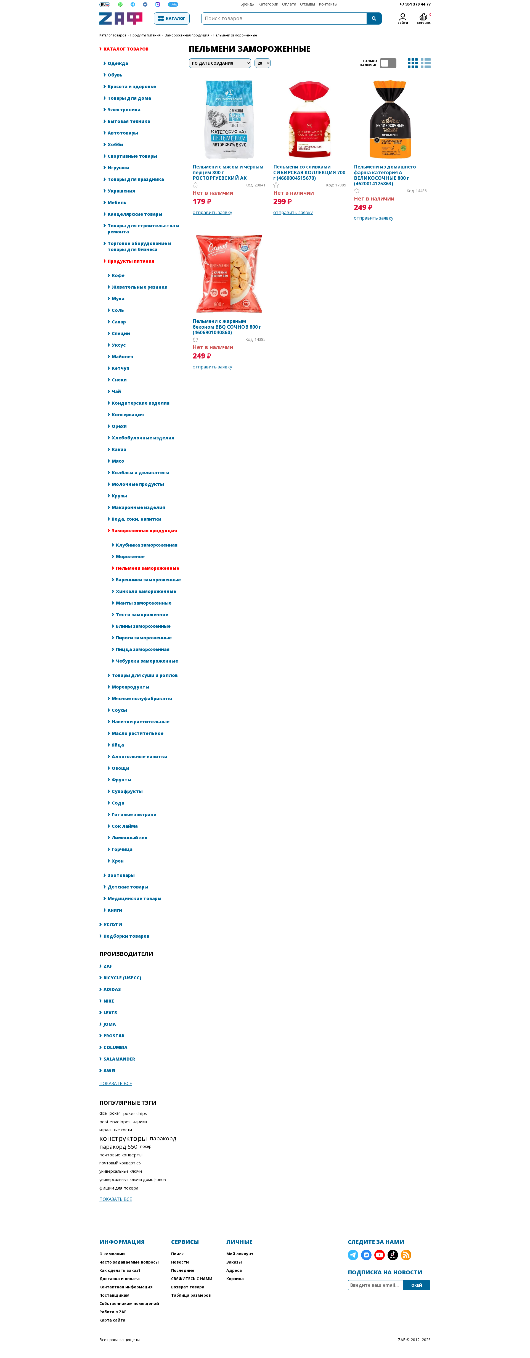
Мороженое (130, 556)
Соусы (119, 710)
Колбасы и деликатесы (140, 473)
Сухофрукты (127, 791)
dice (103, 1113)
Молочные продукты (138, 484)
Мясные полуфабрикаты (142, 698)
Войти (403, 23)
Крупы (119, 496)
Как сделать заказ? (120, 1270)
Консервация (128, 415)
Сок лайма (125, 826)
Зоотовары (121, 875)
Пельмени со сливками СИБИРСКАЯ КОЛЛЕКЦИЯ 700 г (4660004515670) (309, 172)
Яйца (118, 745)
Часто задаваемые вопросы (129, 1262)
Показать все (115, 1083)
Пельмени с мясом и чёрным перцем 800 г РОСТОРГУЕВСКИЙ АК (228, 172)
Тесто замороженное (142, 614)
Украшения (121, 191)
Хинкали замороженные (146, 591)
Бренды (247, 4)
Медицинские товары (134, 898)
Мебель (117, 202)
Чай (116, 391)
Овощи (120, 768)
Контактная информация (126, 1287)
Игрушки (118, 168)
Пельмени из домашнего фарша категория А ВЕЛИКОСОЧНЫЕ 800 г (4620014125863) (385, 175)
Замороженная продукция (187, 35)
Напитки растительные (140, 722)
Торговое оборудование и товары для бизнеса (139, 246)
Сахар (119, 322)
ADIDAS (112, 989)
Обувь (115, 75)
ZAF (108, 966)
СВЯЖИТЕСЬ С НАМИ (191, 1278)
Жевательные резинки (140, 287)
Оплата (289, 4)
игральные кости (115, 1129)
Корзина (235, 1278)
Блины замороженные (143, 626)
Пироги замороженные (144, 638)
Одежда (118, 63)
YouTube (379, 1255)
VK (366, 1255)
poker (115, 1113)
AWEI (109, 1070)
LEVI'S (110, 1012)
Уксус (119, 345)
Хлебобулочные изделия (143, 438)
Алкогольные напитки (139, 756)
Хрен (118, 861)
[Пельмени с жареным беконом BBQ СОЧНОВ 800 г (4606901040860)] (229, 274)
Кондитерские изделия (140, 403)
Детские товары (128, 887)
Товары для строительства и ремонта (143, 229)
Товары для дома (129, 98)
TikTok (393, 1255)
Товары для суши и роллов (145, 675)
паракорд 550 (118, 1146)
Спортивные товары (132, 156)
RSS (406, 1255)
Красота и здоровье (132, 86)
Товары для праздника (136, 179)
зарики (140, 1121)
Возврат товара (187, 1287)
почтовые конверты (120, 1154)
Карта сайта (112, 1320)
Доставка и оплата (119, 1278)
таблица (413, 63)
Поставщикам (114, 1295)
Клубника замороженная (146, 545)
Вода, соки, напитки (136, 519)
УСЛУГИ (113, 924)
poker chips (135, 1113)
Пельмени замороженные (147, 568)
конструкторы (123, 1138)
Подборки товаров (126, 936)
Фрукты (121, 780)
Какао (119, 449)
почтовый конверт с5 (120, 1162)
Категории (268, 4)
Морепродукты (130, 687)
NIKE (109, 1001)
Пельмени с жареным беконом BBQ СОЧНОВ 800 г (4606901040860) (227, 326)
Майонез (122, 357)
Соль (118, 310)
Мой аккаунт (239, 1253)
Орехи (119, 426)
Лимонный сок (130, 838)
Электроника (124, 110)
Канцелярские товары (135, 214)
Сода (118, 803)
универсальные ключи (120, 1171)
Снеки (119, 380)
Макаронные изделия (138, 507)
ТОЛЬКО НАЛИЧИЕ (388, 63)
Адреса (234, 1270)
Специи (121, 333)
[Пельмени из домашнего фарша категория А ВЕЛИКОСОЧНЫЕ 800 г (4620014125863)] (390, 119)
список (426, 63)
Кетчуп (120, 368)
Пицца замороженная (142, 649)
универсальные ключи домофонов (132, 1179)
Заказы (234, 1262)
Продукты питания (145, 35)
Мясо (118, 461)
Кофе (118, 275)
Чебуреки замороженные (147, 661)
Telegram (353, 1255)
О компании (112, 1253)
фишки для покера (118, 1188)
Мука (118, 299)
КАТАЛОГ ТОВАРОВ (112, 35)
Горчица (122, 849)
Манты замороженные (143, 603)
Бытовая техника (129, 121)
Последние (182, 1270)
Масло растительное (137, 733)
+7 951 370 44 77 (415, 4)
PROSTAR (114, 1036)
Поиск (177, 1253)
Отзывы (307, 4)
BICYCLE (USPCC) (122, 978)
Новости (180, 1262)
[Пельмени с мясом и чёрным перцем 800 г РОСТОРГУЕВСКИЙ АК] (229, 119)
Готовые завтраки (134, 814)
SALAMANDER (119, 1059)
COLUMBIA (116, 1047)
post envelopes (115, 1121)
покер (146, 1146)
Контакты (328, 4)
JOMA (110, 1024)
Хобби (115, 144)
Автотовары (123, 133)
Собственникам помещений (129, 1303)
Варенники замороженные (148, 580)
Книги (115, 910)
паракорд (163, 1138)
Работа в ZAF (112, 1311)
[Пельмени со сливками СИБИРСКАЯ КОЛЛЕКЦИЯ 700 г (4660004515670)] (310, 119)
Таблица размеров (191, 1295)
